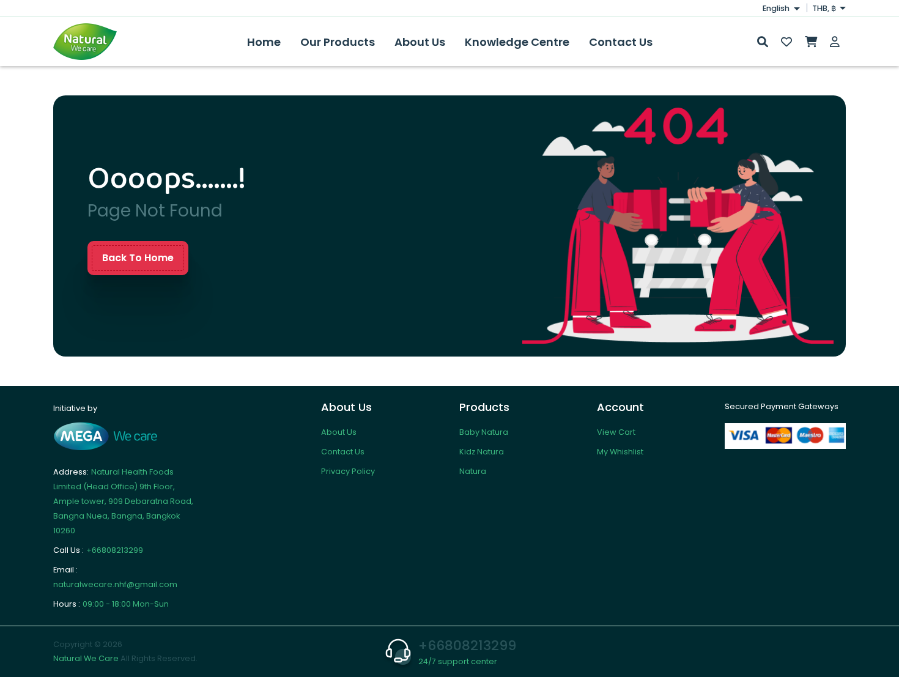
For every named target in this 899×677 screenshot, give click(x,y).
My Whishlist (620, 451)
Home (264, 42)
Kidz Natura (481, 451)
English (777, 8)
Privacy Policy (348, 471)
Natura (472, 471)
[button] (763, 42)
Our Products (337, 42)
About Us (419, 42)
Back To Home (138, 258)
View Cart (616, 432)
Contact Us (621, 42)
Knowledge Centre (517, 42)
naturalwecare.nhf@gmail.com (115, 584)
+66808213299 (114, 550)
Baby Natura (483, 432)
